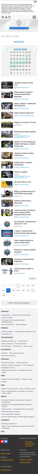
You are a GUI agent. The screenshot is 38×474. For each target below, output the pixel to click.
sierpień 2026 (20, 49)
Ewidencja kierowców (8, 355)
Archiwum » (32, 278)
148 (13, 289)
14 (23, 63)
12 (17, 63)
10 (11, 63)
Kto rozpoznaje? (29, 365)
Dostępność (5, 420)
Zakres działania (21, 324)
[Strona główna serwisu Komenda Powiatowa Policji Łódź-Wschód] (3, 17)
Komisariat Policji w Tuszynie (11, 411)
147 (8, 289)
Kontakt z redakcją (6, 453)
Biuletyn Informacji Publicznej (11, 379)
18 (14, 66)
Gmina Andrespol (7, 343)
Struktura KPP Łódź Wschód (21, 315)
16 (29, 63)
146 (3, 289)
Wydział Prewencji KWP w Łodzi (25, 331)
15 (26, 63)
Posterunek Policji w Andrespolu (23, 409)
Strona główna (5, 36)
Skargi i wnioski (27, 379)
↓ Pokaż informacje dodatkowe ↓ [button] (19, 303)
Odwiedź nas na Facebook (5, 441)
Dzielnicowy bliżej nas (9, 341)
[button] (34, 17)
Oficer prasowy (6, 409)
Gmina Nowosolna (21, 343)
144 (27, 284)
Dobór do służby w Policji (10, 388)
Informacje (15, 36)
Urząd (3, 375)
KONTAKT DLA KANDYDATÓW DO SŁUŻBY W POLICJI (17, 405)
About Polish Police (8, 324)
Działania (5, 353)
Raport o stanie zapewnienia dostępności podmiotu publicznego (18, 427)
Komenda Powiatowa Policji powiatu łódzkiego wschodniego (16, 401)
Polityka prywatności (25, 462)
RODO (3, 431)
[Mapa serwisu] (6, 17)
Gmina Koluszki (23, 341)
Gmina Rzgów (6, 346)
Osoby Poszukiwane (8, 362)
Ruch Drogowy (6, 349)
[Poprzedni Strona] (5, 49)
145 (32, 284)
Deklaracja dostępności (9, 423)
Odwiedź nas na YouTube (2, 441)
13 (20, 63)
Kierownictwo (6, 315)
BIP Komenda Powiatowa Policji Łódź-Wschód (30, 444)
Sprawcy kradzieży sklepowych (12, 365)
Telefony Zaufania (7, 331)
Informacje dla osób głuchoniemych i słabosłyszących (13, 321)
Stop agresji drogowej (17, 353)
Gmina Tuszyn (28, 346)
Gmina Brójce (17, 346)
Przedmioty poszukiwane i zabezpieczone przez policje (17, 371)
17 (11, 66)
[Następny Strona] (36, 49)
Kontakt (4, 396)
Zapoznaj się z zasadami (26, 459)
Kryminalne (5, 359)
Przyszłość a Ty (7, 334)
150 (22, 289)
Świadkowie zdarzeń (8, 367)
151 (27, 289)
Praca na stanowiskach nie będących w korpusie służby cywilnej (17, 392)
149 (18, 289)
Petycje (4, 381)
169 (3, 294)
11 (14, 63)
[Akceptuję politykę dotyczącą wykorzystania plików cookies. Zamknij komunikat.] (35, 1)
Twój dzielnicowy (7, 337)
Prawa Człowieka (7, 317)
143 (22, 284)
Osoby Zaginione (22, 362)
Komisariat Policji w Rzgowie (11, 414)
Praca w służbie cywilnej (27, 388)
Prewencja (4, 328)
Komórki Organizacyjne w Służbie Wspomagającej (18, 416)
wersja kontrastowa (6, 470)
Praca (3, 385)
